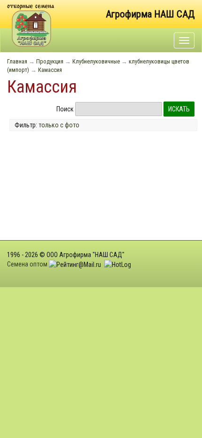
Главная (17, 61)
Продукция (49, 61)
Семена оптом (27, 264)
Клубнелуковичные (96, 61)
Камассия (50, 69)
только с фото (59, 125)
